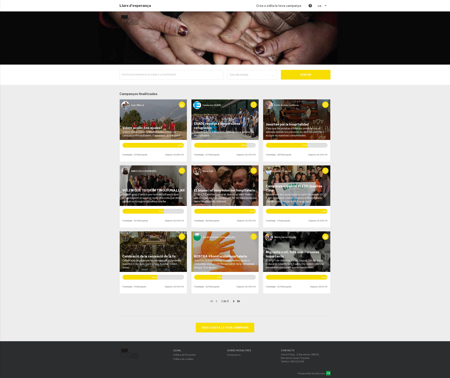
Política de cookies (183, 359)
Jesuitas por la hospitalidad (287, 124)
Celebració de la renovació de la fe (149, 256)
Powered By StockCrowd (311, 373)
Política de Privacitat (184, 354)
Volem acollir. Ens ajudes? (142, 128)
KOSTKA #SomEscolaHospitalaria (220, 256)
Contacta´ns (234, 354)
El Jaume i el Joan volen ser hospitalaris (224, 190)
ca (323, 6)
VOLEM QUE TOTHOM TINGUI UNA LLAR (153, 190)
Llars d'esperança (135, 6)
